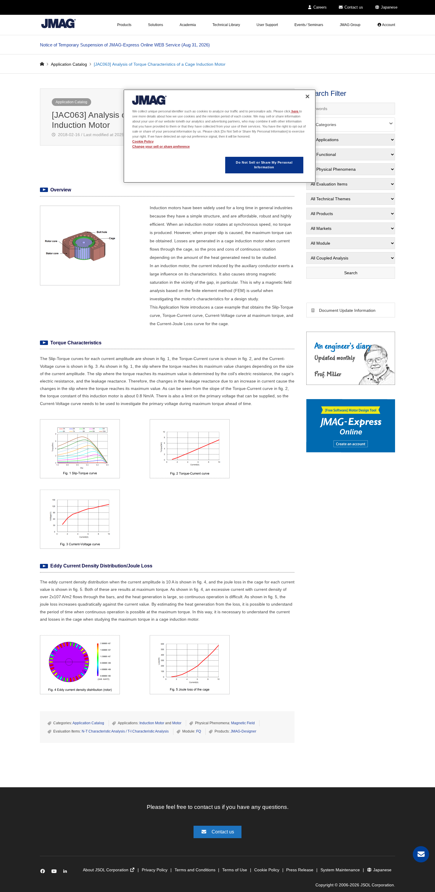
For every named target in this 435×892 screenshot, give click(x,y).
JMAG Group (350, 25)
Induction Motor (151, 723)
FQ (198, 731)
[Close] (307, 96)
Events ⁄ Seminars (308, 25)
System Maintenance (340, 869)
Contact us (353, 7)
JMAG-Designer (243, 731)
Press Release (299, 869)
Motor (176, 723)
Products (124, 25)
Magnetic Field (243, 723)
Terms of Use (234, 869)
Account (388, 25)
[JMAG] (58, 23)
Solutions (155, 25)
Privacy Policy (154, 869)
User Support (267, 25)
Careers (319, 7)
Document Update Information (347, 310)
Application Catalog (71, 102)
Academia (188, 25)
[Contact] (421, 854)
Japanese (388, 7)
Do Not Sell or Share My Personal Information (264, 165)
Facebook (43, 872)
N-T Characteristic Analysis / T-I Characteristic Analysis (125, 731)
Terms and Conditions (195, 869)
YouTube (55, 872)
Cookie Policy (266, 869)
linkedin (66, 872)
